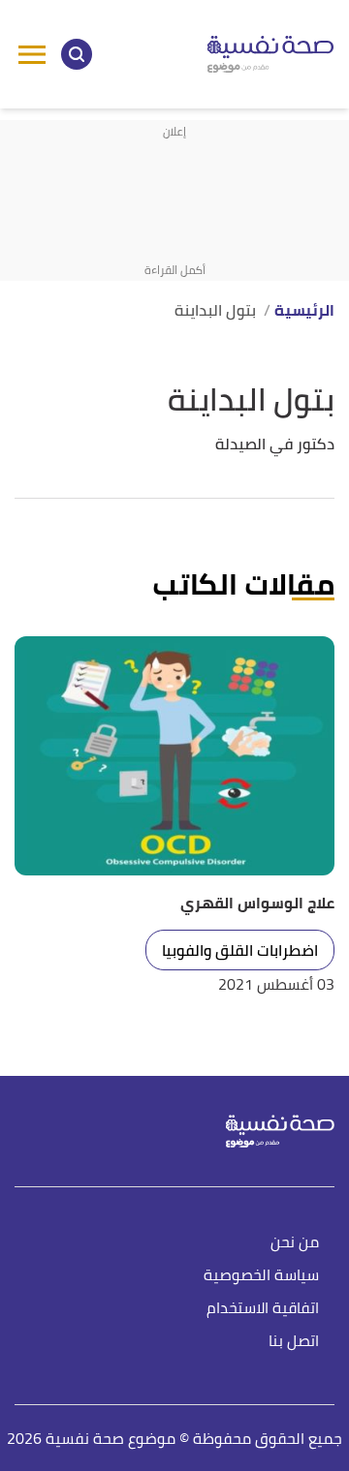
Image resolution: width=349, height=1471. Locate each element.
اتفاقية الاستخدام (262, 1309)
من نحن (294, 1243)
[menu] (32, 54)
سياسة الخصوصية (261, 1276)
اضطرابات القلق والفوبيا (240, 950)
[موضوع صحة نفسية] (270, 55)
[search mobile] (76, 54)
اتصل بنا (294, 1342)
